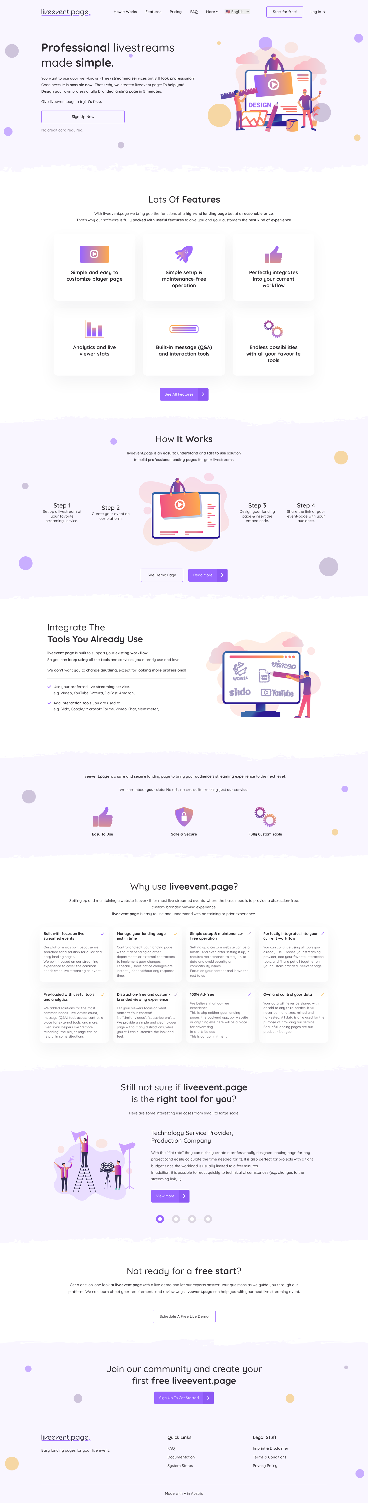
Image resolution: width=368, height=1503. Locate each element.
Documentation (181, 1457)
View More (165, 1196)
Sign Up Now (83, 116)
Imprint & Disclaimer (270, 1448)
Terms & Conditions (269, 1457)
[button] (212, 12)
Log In (315, 11)
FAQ (194, 11)
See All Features (179, 394)
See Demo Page (162, 575)
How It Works (125, 11)
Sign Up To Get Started (179, 1397)
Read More (203, 575)
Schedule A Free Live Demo (184, 1316)
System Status (180, 1465)
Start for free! (285, 11)
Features (153, 11)
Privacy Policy (265, 1465)
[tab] (160, 1221)
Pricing (176, 11)
